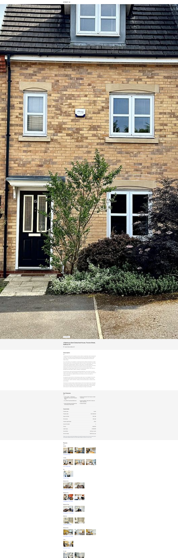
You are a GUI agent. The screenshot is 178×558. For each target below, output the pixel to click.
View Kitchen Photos (67, 454)
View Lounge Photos (67, 466)
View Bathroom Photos (67, 524)
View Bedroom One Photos (68, 489)
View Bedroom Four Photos (68, 536)
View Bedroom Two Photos (68, 501)
